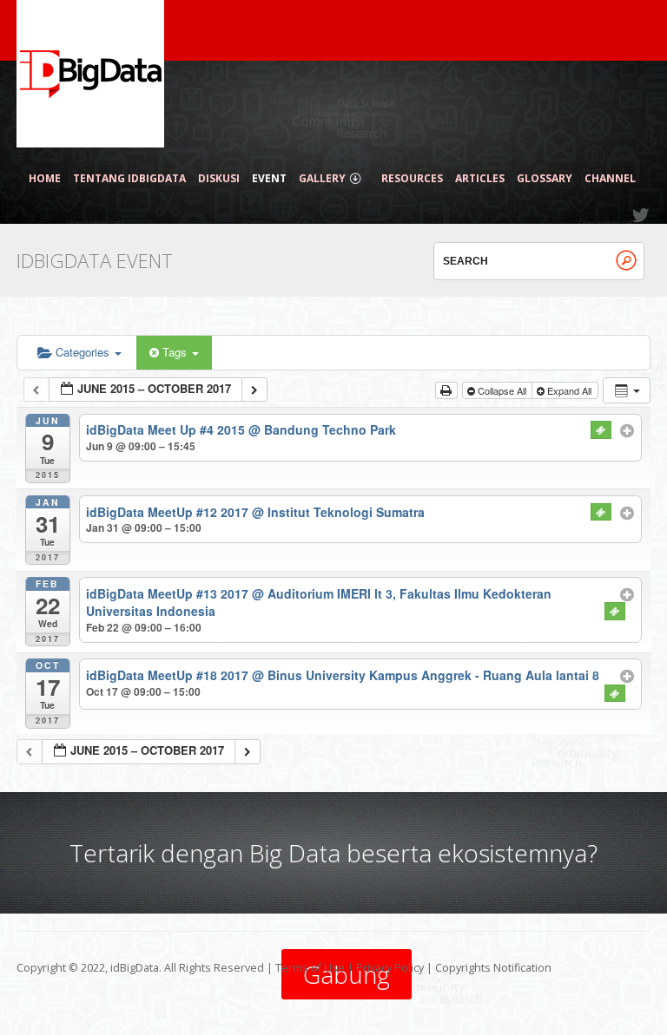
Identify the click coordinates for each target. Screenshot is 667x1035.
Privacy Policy (390, 967)
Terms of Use (310, 967)
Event (269, 179)
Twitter (641, 215)
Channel (610, 179)
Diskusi (219, 179)
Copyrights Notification (493, 967)
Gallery (322, 179)
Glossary (544, 179)
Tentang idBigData (129, 179)
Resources (412, 179)
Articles (480, 179)
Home (45, 179)
